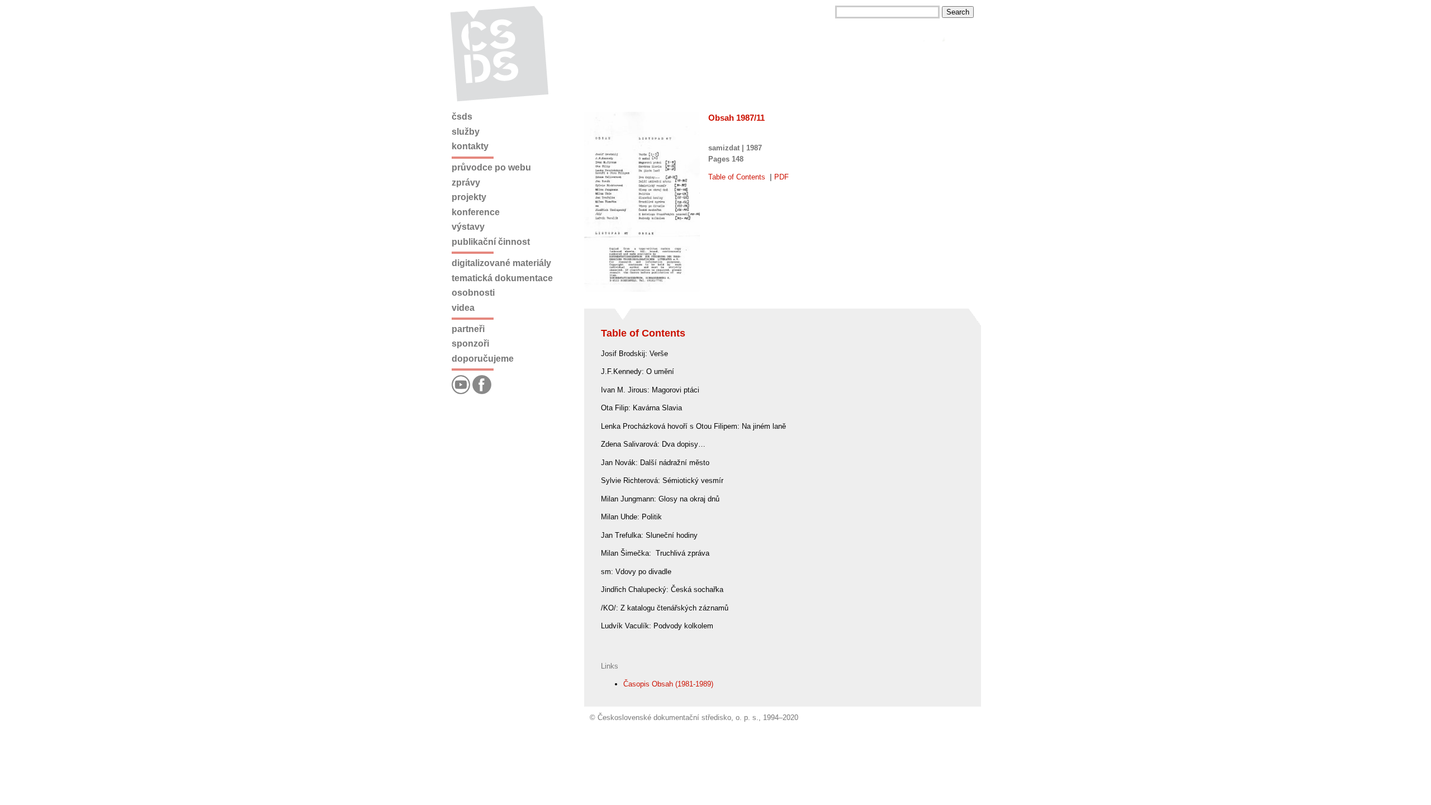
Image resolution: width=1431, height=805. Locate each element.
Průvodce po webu (491, 167)
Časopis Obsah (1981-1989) (668, 684)
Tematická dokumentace (502, 278)
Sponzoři (470, 343)
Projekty (469, 197)
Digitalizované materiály (501, 263)
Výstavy (468, 226)
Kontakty (470, 146)
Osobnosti (473, 292)
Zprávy (466, 182)
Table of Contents (736, 177)
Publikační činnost (491, 242)
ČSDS (462, 116)
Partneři (468, 329)
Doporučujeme (483, 358)
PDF (781, 177)
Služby (466, 131)
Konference (476, 212)
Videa (463, 307)
